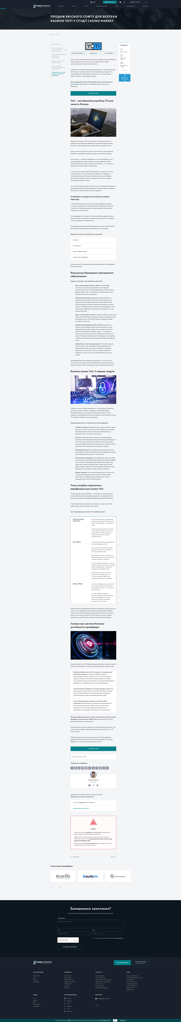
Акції (34, 977)
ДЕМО (135, 2)
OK (115, 1020)
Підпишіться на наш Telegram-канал (125, 79)
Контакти (145, 6)
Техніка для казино (101, 6)
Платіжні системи (131, 987)
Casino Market (75, 84)
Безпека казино (99, 983)
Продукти (61, 6)
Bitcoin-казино (67, 977)
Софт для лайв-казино (132, 985)
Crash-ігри (66, 987)
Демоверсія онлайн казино (101, 987)
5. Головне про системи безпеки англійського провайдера (58, 74)
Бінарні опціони (130, 989)
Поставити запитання (70, 947)
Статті (34, 998)
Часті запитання (37, 1004)
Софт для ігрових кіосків (132, 983)
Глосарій (35, 1000)
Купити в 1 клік (93, 93)
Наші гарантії (36, 981)
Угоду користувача (118, 938)
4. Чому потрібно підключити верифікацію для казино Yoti (59, 67)
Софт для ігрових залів (132, 981)
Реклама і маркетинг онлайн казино (103, 979)
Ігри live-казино (68, 975)
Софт (86, 6)
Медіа (116, 6)
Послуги (74, 6)
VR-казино (66, 985)
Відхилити (123, 1020)
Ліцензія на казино (99, 975)
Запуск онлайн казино (100, 977)
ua (145, 2)
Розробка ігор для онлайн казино (103, 981)
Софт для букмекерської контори (134, 977)
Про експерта (36, 975)
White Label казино (68, 979)
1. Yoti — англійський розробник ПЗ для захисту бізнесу (57, 49)
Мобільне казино (68, 983)
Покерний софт (130, 979)
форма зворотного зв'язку (81, 808)
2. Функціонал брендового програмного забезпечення (59, 56)
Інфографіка (36, 1006)
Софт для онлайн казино (132, 975)
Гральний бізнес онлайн (69, 981)
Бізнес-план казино (99, 985)
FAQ (34, 1002)
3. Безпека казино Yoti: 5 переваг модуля (58, 61)
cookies (69, 1020)
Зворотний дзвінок (122, 962)
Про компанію (130, 6)
